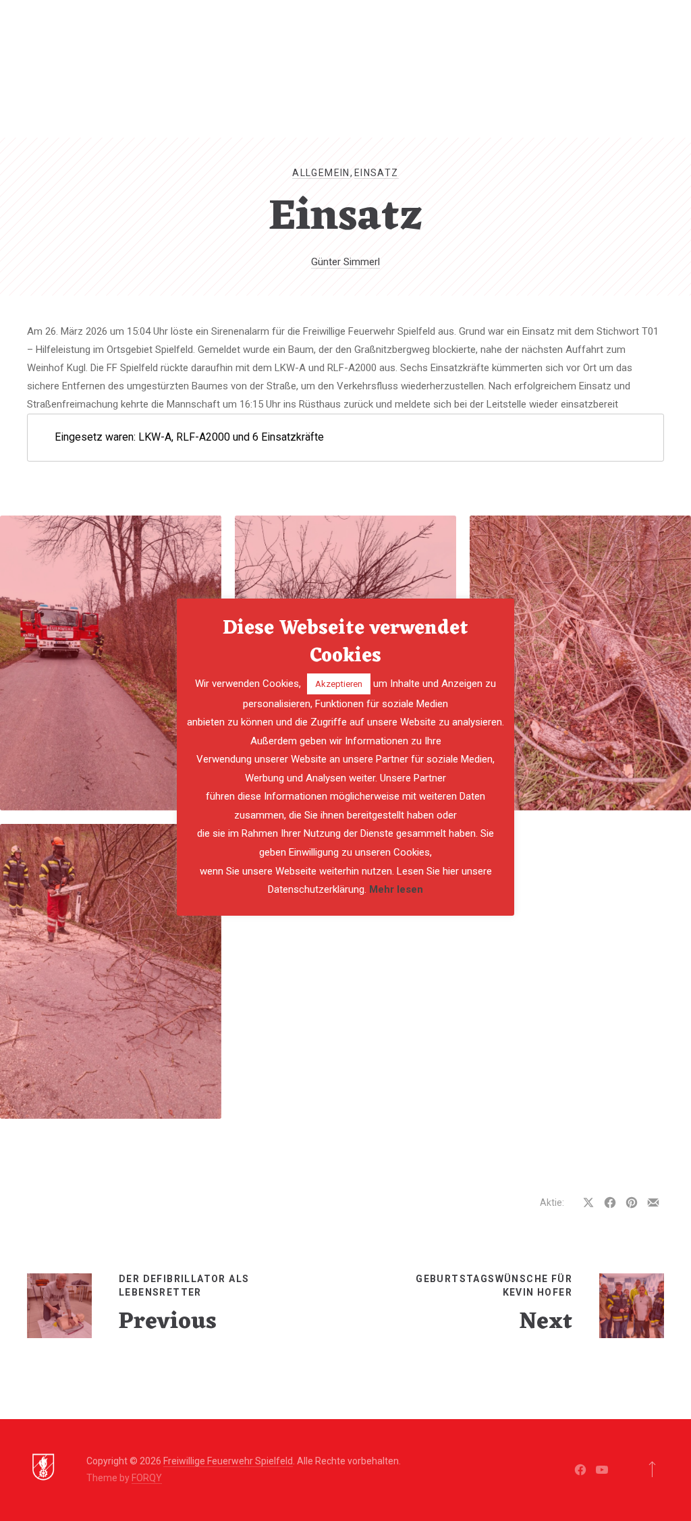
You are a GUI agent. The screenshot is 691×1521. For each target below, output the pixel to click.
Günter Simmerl (345, 262)
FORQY (147, 1477)
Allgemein (321, 172)
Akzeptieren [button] (338, 684)
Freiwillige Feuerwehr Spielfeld (228, 1461)
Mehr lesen (396, 889)
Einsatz (376, 172)
